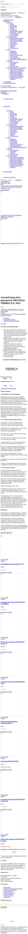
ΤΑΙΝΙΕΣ (12, 65)
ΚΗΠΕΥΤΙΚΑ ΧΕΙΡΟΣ (16, 39)
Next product (4, 218)
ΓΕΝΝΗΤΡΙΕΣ (14, 44)
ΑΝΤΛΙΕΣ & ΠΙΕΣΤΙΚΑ (16, 41)
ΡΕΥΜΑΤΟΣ (13, 25)
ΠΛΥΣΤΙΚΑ (13, 42)
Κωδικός (3, 7)
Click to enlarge (4, 293)
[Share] (2, 924)
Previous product (5, 190)
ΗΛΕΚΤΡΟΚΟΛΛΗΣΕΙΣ (16, 31)
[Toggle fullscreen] (4, 924)
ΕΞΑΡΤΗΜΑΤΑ (14, 35)
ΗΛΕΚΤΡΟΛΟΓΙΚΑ (15, 58)
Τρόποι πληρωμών (8, 895)
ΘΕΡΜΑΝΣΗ (13, 52)
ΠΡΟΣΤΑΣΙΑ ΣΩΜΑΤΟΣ (16, 73)
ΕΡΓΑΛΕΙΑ (10, 22)
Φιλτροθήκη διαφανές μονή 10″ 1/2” (12, 564)
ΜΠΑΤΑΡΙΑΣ (13, 27)
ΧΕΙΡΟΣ (12, 28)
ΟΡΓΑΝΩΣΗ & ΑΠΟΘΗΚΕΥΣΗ (18, 59)
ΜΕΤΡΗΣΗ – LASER (15, 32)
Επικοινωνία (7, 897)
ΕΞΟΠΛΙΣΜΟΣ (14, 34)
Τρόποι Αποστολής (8, 894)
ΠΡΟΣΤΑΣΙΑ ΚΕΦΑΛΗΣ (16, 69)
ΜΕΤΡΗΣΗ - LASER (15, 120)
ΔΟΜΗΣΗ (9, 61)
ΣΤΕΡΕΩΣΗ (13, 63)
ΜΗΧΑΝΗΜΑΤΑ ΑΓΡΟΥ (16, 38)
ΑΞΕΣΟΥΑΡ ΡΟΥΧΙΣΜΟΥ (17, 76)
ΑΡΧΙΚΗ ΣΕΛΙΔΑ (8, 20)
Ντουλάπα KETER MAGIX (10, 761)
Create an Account (13, 15)
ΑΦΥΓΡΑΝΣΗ (13, 56)
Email (3, 903)
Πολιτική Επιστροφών (9, 893)
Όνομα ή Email (5, 4)
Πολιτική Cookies (8, 891)
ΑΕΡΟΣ (12, 24)
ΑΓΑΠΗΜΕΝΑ (8, 82)
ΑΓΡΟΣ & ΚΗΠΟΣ (12, 37)
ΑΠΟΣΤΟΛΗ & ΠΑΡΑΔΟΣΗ (11, 321)
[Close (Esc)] (1, 924)
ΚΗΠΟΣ (12, 46)
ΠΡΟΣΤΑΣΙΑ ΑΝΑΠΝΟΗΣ (17, 70)
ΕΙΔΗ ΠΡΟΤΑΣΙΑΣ (12, 156)
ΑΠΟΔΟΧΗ (4, 932)
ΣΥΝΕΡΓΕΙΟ (13, 30)
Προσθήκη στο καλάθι (6, 572)
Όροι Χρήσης (7, 887)
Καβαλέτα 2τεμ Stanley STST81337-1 (10, 243)
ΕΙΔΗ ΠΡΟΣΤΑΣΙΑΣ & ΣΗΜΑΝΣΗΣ (16, 68)
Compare (3, 312)
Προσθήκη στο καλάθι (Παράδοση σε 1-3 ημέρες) (12, 309)
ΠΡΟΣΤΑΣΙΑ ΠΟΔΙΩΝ (16, 75)
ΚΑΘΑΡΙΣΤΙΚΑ (14, 66)
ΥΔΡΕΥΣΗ (13, 51)
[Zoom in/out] (6, 924)
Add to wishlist (4, 311)
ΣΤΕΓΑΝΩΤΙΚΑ (14, 62)
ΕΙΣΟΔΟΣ (3, 10)
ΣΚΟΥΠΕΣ (13, 45)
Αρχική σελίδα (4, 186)
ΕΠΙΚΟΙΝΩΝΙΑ (8, 171)
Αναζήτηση (18, 17)
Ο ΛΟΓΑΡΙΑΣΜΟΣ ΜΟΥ (10, 91)
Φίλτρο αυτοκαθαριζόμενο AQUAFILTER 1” (9, 722)
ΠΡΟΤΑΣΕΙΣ (4, 315)
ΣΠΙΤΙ (8, 49)
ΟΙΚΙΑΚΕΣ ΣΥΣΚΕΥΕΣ (16, 55)
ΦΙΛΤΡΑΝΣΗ (13, 54)
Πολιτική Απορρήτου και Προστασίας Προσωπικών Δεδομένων (13, 889)
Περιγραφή (6, 318)
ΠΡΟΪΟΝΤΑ (7, 21)
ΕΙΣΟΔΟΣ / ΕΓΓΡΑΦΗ (9, 83)
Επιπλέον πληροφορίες (9, 319)
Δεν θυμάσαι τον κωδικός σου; (8, 12)
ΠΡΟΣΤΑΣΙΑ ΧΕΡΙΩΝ (16, 72)
